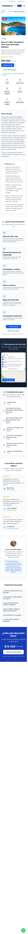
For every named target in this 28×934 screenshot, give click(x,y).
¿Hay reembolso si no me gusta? (12, 615)
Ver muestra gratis (10, 69)
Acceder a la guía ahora (13, 652)
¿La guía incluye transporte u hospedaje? (11, 620)
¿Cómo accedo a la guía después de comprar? (12, 597)
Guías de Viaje (3, 11)
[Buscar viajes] (15, 5)
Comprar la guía (7, 65)
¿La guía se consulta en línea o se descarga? (12, 591)
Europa (10, 11)
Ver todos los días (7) (13, 368)
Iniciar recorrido (9, 379)
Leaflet (15, 381)
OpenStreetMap (22, 381)
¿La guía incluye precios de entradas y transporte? (10, 603)
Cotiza (19, 5)
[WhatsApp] (23, 930)
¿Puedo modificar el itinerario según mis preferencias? (11, 610)
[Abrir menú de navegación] (24, 5)
